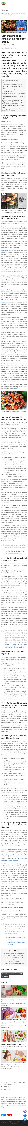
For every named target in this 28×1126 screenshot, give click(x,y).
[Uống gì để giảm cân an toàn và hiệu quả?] (14, 1056)
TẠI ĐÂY (16, 388)
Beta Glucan (4, 241)
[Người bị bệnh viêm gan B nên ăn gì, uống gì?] (14, 991)
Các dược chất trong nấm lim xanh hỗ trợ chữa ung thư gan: (13, 90)
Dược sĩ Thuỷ (12, 44)
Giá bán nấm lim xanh (15, 553)
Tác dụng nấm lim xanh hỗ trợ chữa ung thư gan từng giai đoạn (13, 94)
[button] (4, 974)
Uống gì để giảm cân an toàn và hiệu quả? (13, 1065)
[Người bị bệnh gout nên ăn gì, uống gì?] (14, 1036)
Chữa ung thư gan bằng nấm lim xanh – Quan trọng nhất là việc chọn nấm (13, 109)
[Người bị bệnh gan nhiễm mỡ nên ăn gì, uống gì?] (14, 1013)
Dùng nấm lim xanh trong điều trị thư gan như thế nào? (13, 97)
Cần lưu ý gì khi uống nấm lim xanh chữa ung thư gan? (13, 106)
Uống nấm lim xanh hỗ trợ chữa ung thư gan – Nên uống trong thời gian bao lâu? (13, 102)
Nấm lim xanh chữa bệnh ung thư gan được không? (12, 87)
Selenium (4, 290)
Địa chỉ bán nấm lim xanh (16, 551)
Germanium (4, 250)
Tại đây (10, 883)
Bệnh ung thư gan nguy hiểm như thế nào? (12, 84)
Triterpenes (4, 302)
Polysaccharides (6, 317)
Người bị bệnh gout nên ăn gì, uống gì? (12, 1044)
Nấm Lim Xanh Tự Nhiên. (15, 1122)
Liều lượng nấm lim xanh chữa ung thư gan (12, 100)
